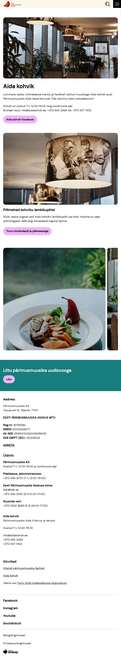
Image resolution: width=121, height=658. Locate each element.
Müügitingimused (14, 635)
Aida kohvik (10, 575)
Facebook (10, 600)
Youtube (9, 616)
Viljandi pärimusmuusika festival (23, 568)
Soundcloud (12, 623)
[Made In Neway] (10, 651)
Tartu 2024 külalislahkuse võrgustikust (42, 583)
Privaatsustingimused (17, 643)
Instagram (10, 608)
